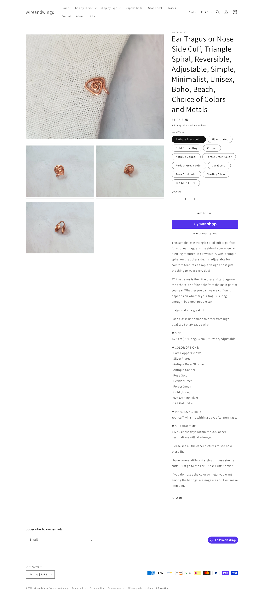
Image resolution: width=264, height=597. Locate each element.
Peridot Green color (189, 165)
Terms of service (116, 588)
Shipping (176, 125)
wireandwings (41, 588)
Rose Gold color (186, 174)
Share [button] (179, 497)
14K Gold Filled (186, 183)
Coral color (219, 165)
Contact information (157, 588)
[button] (84, 8)
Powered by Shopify (58, 588)
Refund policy (79, 588)
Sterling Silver (216, 174)
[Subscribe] (91, 539)
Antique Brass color (189, 139)
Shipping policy (136, 588)
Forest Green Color (219, 157)
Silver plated (220, 139)
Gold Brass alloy (186, 148)
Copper (212, 148)
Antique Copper (186, 157)
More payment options (205, 233)
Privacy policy (97, 588)
